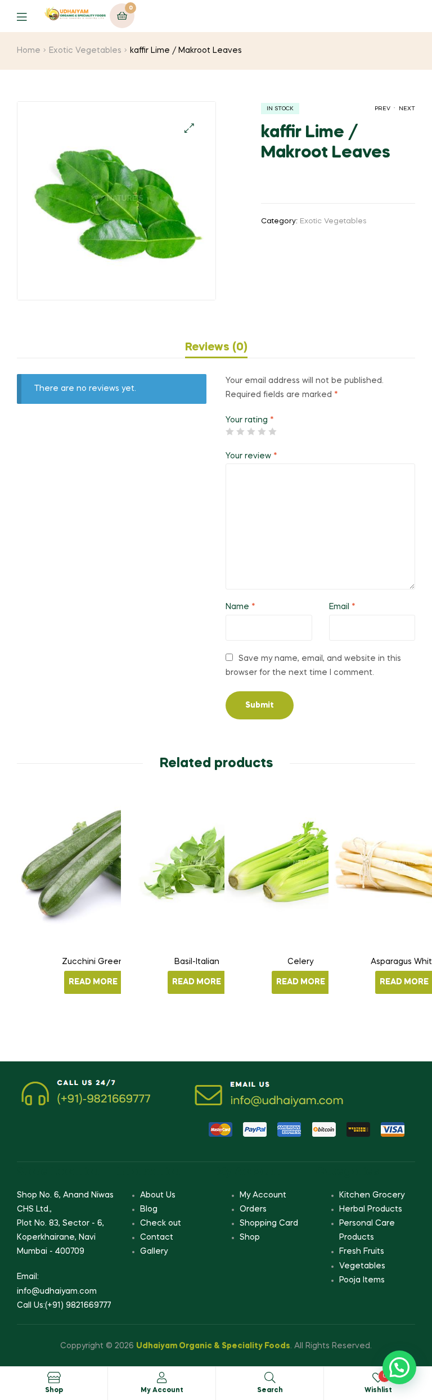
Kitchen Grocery (371, 1195)
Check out (160, 1223)
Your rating (250, 420)
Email (342, 607)
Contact (156, 1237)
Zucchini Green (93, 962)
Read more (93, 982)
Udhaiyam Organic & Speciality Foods (213, 1346)
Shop (250, 1237)
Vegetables (362, 1266)
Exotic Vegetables (85, 51)
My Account (263, 1195)
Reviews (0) (216, 347)
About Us (158, 1195)
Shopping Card (269, 1223)
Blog (149, 1209)
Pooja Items (362, 1280)
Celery (300, 962)
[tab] (216, 347)
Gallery (154, 1251)
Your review (251, 456)
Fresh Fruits (361, 1251)
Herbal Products (370, 1209)
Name (240, 607)
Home (28, 51)
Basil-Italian (196, 962)
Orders (253, 1209)
